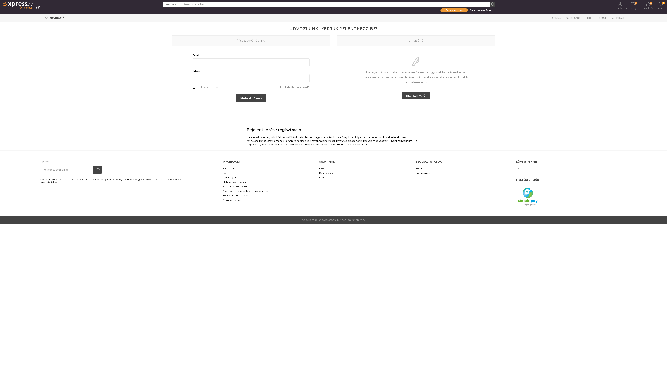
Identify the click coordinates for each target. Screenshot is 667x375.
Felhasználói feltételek (235, 195)
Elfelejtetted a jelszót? (295, 87)
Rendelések (326, 173)
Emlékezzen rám (208, 87)
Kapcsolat (617, 18)
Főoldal (556, 18)
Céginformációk (232, 200)
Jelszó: (196, 71)
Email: (196, 55)
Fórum (602, 18)
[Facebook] (519, 168)
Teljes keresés (454, 10)
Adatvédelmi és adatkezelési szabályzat (245, 191)
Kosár (419, 168)
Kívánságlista (423, 173)
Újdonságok (574, 18)
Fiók (619, 8)
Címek (323, 177)
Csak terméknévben (481, 10)
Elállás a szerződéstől (234, 182)
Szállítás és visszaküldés (236, 186)
